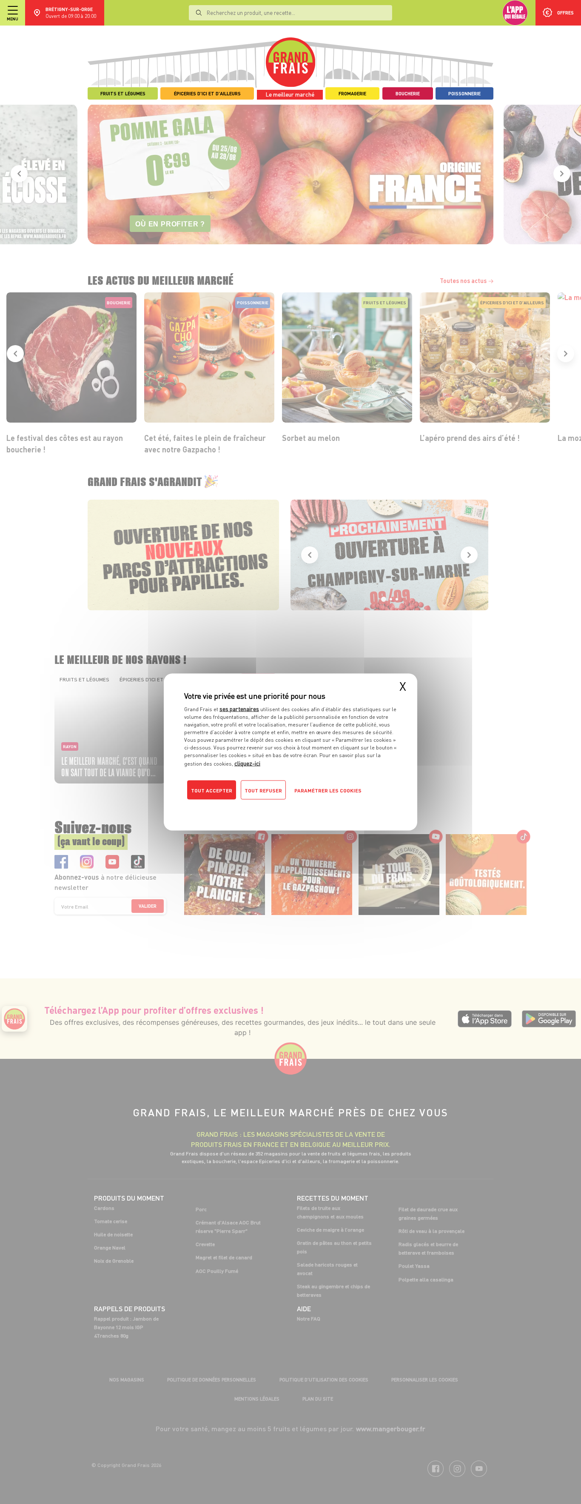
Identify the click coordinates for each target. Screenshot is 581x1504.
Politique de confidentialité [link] (241, 807)
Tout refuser (263, 790)
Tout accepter (211, 790)
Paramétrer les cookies (328, 790)
